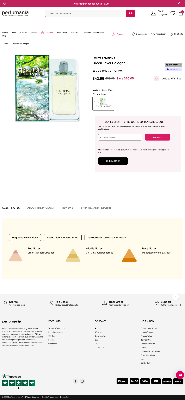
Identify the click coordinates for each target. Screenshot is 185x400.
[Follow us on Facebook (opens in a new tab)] (75, 381)
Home (6, 43)
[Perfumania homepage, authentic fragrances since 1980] (15, 13)
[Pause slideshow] (4, 4)
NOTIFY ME (157, 137)
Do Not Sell (64, 397)
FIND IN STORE (113, 161)
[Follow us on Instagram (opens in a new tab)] (82, 381)
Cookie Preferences (50, 397)
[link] (175, 296)
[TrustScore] (18, 381)
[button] (159, 13)
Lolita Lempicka (104, 58)
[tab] (11, 209)
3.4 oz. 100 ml (105, 106)
